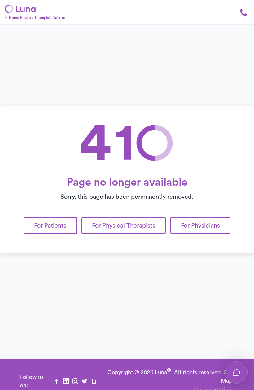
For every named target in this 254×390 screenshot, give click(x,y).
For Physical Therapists (123, 226)
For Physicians (200, 226)
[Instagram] (75, 381)
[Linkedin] (66, 381)
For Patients (50, 226)
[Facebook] (57, 381)
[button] (240, 12)
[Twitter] (84, 381)
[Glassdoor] (94, 381)
